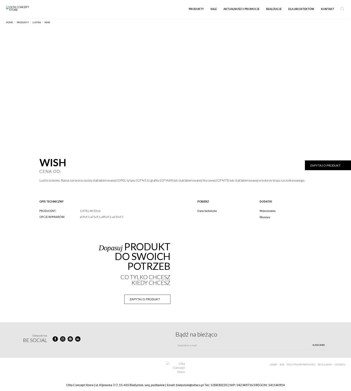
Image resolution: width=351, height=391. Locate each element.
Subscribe (318, 344)
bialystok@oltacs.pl (190, 385)
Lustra (36, 22)
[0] (41, 189)
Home (9, 22)
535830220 (219, 385)
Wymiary (265, 217)
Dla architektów (301, 9)
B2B (282, 364)
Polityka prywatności (301, 364)
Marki (273, 364)
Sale (213, 9)
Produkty (196, 9)
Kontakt (327, 9)
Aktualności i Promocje (241, 9)
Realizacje (274, 9)
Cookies (339, 364)
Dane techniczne (207, 210)
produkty (23, 22)
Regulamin (325, 364)
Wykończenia (267, 210)
